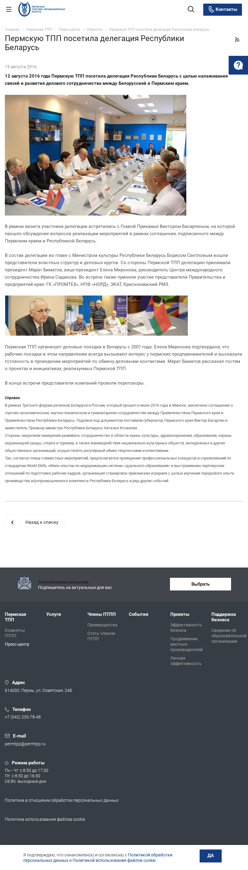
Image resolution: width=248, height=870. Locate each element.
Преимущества (102, 624)
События (138, 614)
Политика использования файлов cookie (45, 819)
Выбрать (200, 584)
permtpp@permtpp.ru (25, 743)
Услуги (53, 614)
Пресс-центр (17, 644)
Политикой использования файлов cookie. (115, 860)
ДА (210, 855)
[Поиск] (191, 10)
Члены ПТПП (101, 614)
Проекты (179, 614)
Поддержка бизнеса (223, 617)
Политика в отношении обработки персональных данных (62, 800)
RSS (237, 40)
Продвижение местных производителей (186, 644)
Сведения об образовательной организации (228, 636)
